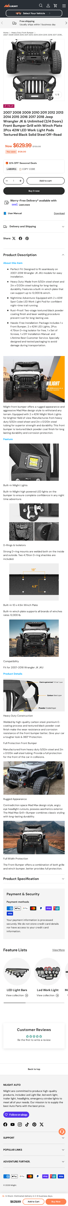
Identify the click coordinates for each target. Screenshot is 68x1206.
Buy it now (34, 190)
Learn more (24, 204)
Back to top (34, 1069)
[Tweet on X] (14, 238)
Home (5, 33)
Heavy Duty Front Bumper (22, 33)
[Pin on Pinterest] (27, 238)
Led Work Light (48, 990)
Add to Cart (33, 1201)
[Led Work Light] (47, 971)
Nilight (13, 1185)
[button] (55, 5)
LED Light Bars (17, 990)
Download (59, 213)
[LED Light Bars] (17, 971)
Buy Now (55, 1201)
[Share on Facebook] (20, 238)
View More (58, 950)
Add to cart (45, 180)
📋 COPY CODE (27, 169)
